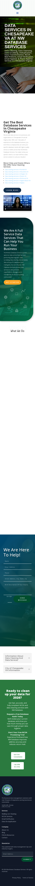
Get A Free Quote (23, 96)
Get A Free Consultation (17, 106)
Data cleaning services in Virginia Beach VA (17, 181)
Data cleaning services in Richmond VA (16, 178)
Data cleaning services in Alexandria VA (16, 172)
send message (22, 599)
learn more (12, 190)
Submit (27, 859)
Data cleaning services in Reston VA (15, 176)
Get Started (12, 282)
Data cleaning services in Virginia (14, 183)
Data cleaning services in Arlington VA (16, 174)
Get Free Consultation (18, 756)
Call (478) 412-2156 (17, 766)
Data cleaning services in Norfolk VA (16, 169)
